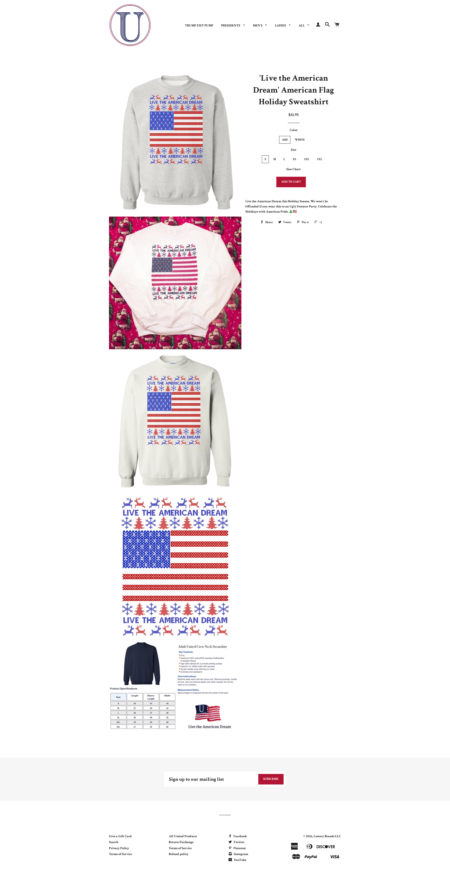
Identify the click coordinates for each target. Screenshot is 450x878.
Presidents (231, 25)
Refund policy (178, 854)
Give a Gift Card (120, 836)
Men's (258, 25)
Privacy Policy (119, 848)
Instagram (240, 854)
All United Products (183, 836)
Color (294, 130)
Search (113, 842)
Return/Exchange (181, 842)
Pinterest (239, 848)
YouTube (239, 860)
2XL (307, 159)
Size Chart (293, 169)
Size (293, 150)
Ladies (281, 25)
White (300, 140)
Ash (285, 140)
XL (294, 159)
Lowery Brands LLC (327, 836)
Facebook (240, 836)
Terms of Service (120, 854)
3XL (319, 159)
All (302, 25)
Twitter (238, 842)
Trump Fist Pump (199, 25)
